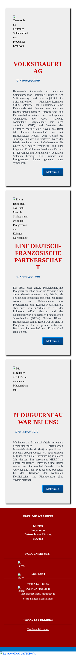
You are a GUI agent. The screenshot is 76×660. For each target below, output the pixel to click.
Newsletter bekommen (38, 629)
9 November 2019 (26, 431)
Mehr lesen (52, 171)
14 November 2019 (27, 277)
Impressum (38, 530)
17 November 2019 (27, 80)
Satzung (38, 538)
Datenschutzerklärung (38, 534)
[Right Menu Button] (74, 657)
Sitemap (38, 525)
